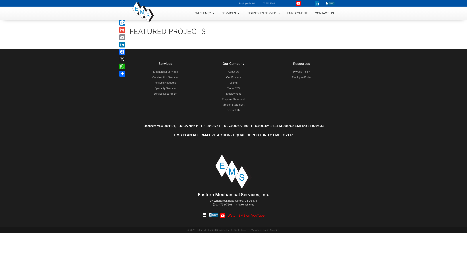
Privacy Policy (301, 71)
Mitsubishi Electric (165, 82)
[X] (122, 59)
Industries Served (261, 13)
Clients (233, 82)
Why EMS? (203, 13)
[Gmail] (122, 30)
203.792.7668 (268, 3)
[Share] (122, 73)
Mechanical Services (165, 71)
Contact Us (324, 13)
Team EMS (233, 88)
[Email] (122, 37)
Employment (297, 13)
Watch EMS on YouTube (246, 215)
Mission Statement (233, 104)
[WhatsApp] (122, 66)
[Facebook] (122, 52)
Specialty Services (165, 88)
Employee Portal (247, 3)
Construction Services (165, 77)
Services (229, 13)
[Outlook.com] (122, 22)
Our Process (233, 77)
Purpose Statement (233, 99)
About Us (233, 71)
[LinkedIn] (122, 44)
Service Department (165, 93)
